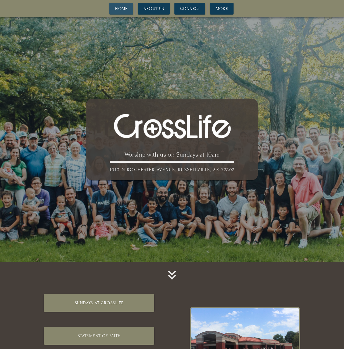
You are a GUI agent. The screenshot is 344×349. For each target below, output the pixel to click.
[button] (172, 275)
